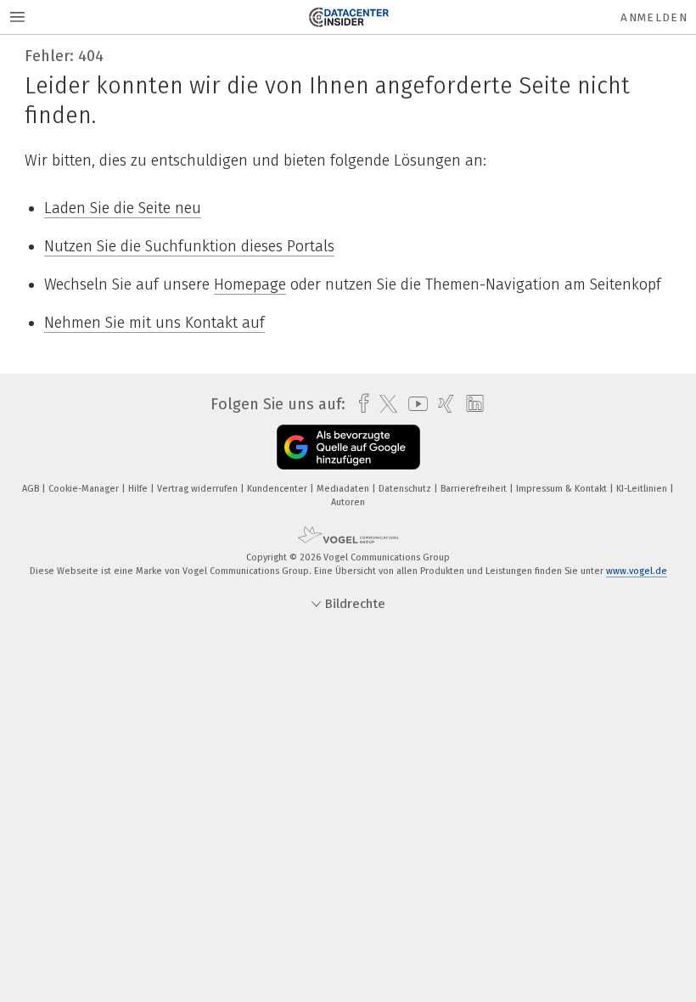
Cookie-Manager (84, 488)
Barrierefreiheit (475, 488)
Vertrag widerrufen (198, 488)
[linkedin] (471, 404)
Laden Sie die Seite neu (122, 208)
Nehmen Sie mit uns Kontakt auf (154, 322)
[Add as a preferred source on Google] (348, 447)
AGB (32, 488)
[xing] (442, 403)
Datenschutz (406, 488)
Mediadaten (344, 488)
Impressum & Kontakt (562, 488)
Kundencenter (278, 488)
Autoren (348, 502)
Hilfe (139, 488)
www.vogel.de (636, 571)
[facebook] (359, 404)
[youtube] (414, 403)
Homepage (250, 284)
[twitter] (384, 404)
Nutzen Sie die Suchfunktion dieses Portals (189, 246)
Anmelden (654, 17)
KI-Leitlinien (643, 488)
